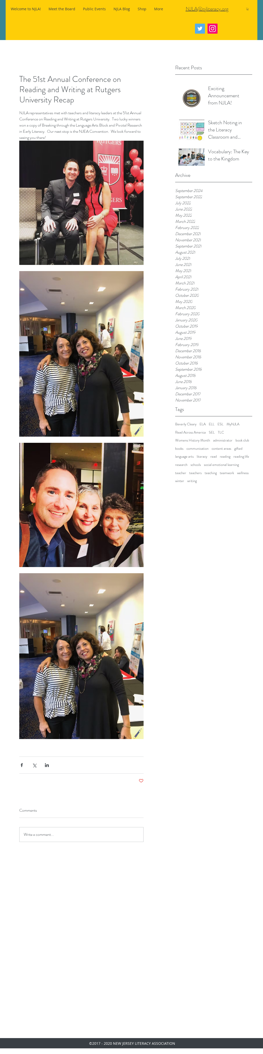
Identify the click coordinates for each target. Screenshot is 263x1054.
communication (197, 448)
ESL (220, 424)
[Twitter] (200, 29)
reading (225, 456)
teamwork (227, 473)
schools (196, 464)
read (213, 456)
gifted (238, 448)
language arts (184, 456)
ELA (203, 424)
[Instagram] (213, 29)
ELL (211, 424)
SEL (212, 432)
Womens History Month (192, 440)
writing (192, 480)
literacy (202, 456)
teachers (195, 473)
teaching (211, 473)
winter (179, 480)
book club (242, 440)
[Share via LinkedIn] (46, 765)
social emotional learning (221, 464)
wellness (243, 473)
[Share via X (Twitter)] (34, 765)
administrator (222, 440)
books (179, 448)
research (181, 464)
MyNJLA (233, 424)
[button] (247, 9)
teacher (180, 473)
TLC (221, 432)
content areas (221, 448)
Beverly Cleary (185, 424)
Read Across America (190, 432)
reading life (241, 456)
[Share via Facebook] (21, 765)
